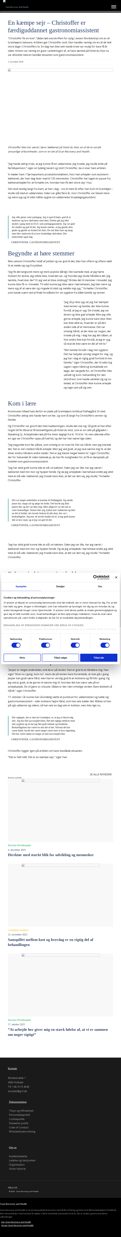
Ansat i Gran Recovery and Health (17, 1225)
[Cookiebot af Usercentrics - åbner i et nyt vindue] (95, 577)
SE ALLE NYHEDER (101, 774)
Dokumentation (18, 1101)
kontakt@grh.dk (17, 1091)
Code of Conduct (19, 1127)
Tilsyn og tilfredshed (21, 1110)
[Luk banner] (116, 577)
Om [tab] (100, 586)
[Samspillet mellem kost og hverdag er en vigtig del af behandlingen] (60, 895)
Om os (13, 1147)
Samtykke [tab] (21, 586)
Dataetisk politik (18, 1123)
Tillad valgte (60, 657)
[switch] (45, 645)
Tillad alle (99, 657)
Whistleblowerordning (22, 1131)
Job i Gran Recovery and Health (16, 1222)
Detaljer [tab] (60, 586)
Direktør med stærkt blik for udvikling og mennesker (51, 855)
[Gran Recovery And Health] (16, 6)
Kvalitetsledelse (18, 1156)
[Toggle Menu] (113, 6)
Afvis (22, 657)
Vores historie (17, 1168)
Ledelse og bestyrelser (22, 1160)
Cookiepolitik (17, 1119)
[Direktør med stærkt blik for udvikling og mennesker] (60, 810)
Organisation (17, 1164)
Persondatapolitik (19, 1115)
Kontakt (12, 1068)
